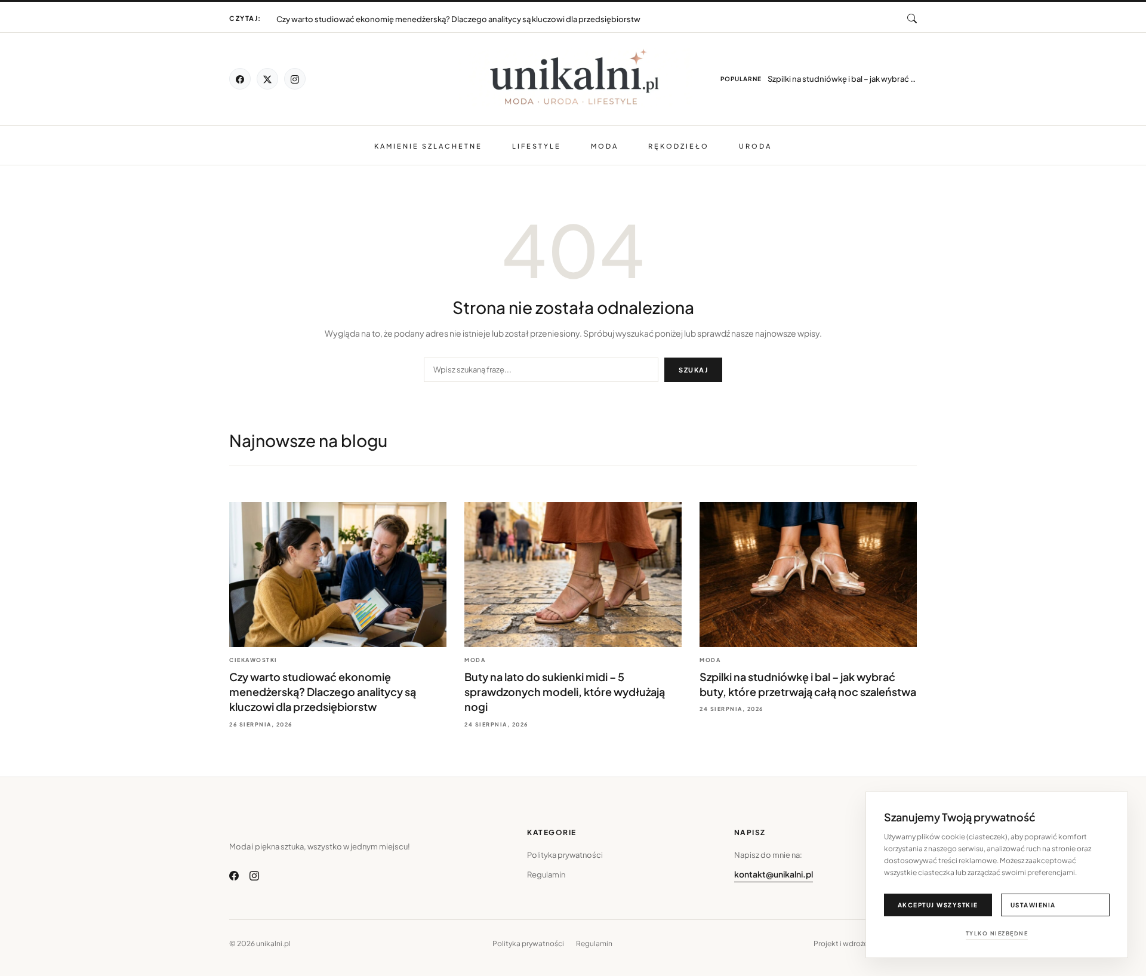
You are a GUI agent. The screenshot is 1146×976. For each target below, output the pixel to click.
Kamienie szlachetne (428, 146)
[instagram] (295, 79)
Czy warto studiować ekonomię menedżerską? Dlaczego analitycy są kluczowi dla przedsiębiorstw (322, 691)
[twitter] (267, 79)
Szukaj (693, 370)
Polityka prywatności (565, 855)
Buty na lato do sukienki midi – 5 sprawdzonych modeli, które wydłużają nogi (416, 16)
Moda (604, 146)
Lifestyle (536, 146)
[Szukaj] (912, 18)
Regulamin (546, 874)
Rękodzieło (678, 146)
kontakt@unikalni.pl (773, 874)
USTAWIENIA (1033, 905)
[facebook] (240, 79)
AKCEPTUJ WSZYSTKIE (938, 905)
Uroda (755, 146)
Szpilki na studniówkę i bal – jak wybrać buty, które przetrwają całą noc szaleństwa (842, 79)
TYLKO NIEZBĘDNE (997, 933)
